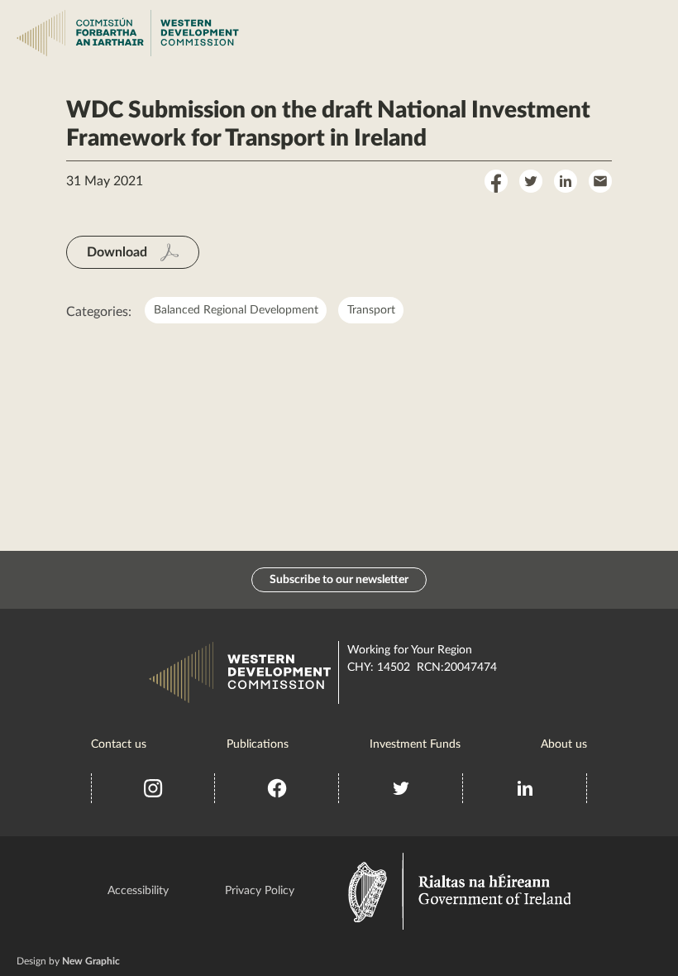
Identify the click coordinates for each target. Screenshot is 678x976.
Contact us (118, 744)
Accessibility (138, 891)
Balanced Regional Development (236, 310)
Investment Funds (415, 744)
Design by (68, 961)
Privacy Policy (259, 891)
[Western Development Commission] (43, 33)
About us (564, 744)
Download (117, 252)
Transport (371, 310)
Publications (258, 744)
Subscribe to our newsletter (339, 580)
